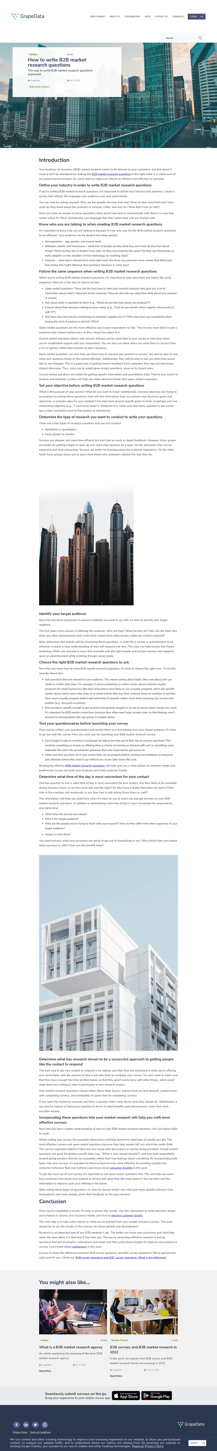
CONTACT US (161, 16)
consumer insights (121, 1168)
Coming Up (178, 16)
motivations (79, 1246)
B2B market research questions (111, 174)
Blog (147, 16)
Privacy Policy (20, 1432)
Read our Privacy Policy (148, 1446)
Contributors (132, 16)
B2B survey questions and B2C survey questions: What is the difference (121, 1257)
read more (45, 1370)
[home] (28, 16)
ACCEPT (194, 1443)
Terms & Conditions (40, 1432)
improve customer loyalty (126, 1215)
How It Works (97, 16)
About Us (115, 16)
